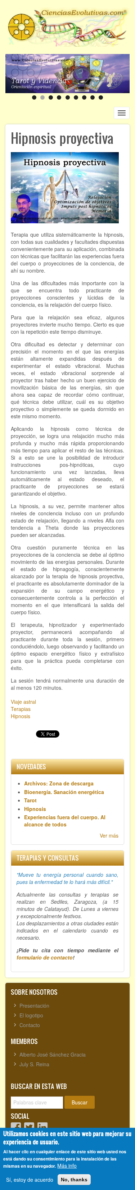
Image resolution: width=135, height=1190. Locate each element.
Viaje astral (23, 701)
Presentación (34, 1005)
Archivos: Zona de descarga (59, 783)
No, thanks (74, 1179)
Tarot (30, 800)
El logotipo (31, 1015)
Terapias (21, 708)
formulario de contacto (45, 957)
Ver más (109, 835)
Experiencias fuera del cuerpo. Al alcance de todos (64, 820)
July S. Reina (34, 1064)
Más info (67, 1165)
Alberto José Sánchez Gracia (52, 1054)
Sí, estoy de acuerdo (29, 1179)
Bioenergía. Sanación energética (64, 791)
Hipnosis (20, 716)
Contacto (29, 1025)
